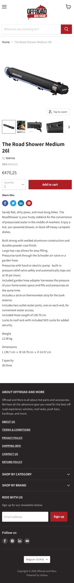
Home (6, 42)
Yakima (10, 158)
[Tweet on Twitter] (13, 203)
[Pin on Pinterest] (29, 203)
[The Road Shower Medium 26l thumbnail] (8, 126)
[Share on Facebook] (5, 203)
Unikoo (44, 575)
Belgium (35, 559)
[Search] (66, 29)
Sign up (59, 516)
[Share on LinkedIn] (21, 203)
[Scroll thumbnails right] (68, 127)
